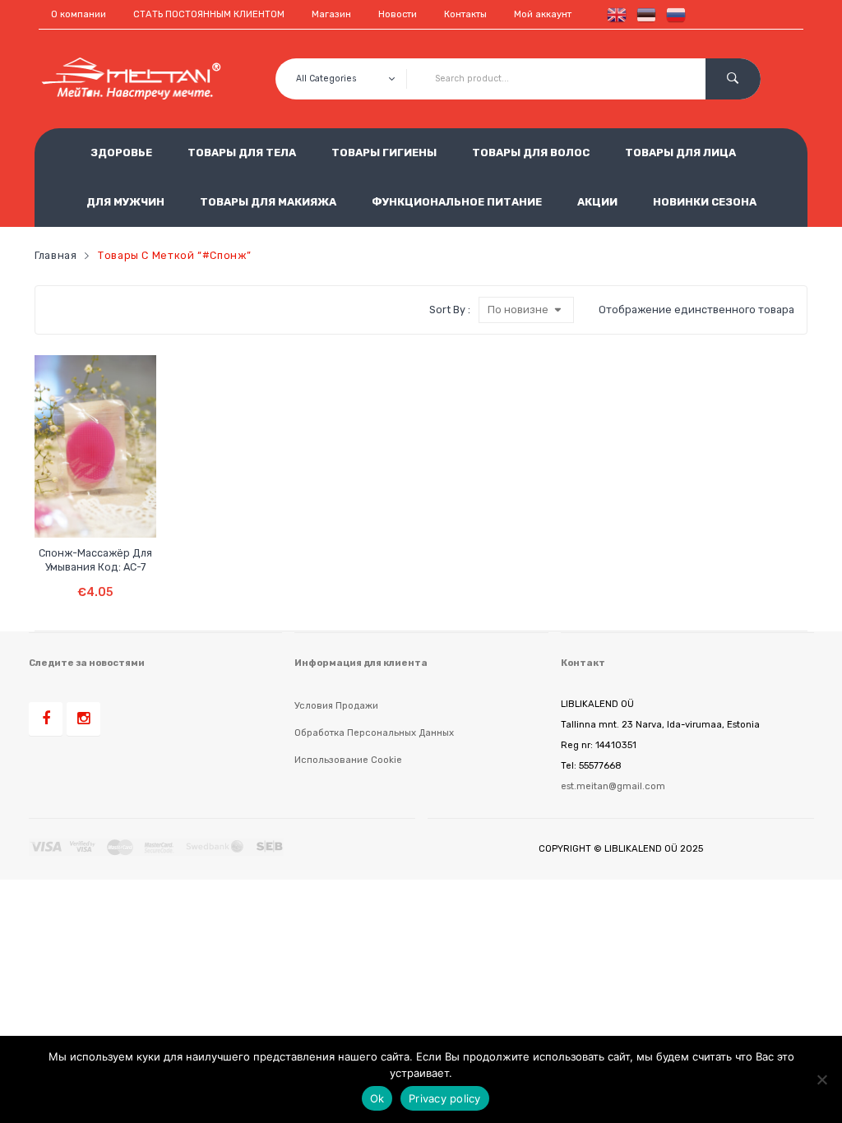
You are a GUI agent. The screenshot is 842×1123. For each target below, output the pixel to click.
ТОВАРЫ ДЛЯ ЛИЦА (680, 152)
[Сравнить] (81, 511)
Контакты (465, 14)
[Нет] (821, 1079)
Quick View (112, 511)
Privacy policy (445, 1098)
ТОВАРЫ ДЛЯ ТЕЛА (241, 152)
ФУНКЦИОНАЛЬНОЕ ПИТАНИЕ (457, 202)
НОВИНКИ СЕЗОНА (704, 202)
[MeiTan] (131, 79)
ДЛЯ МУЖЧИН (125, 202)
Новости (397, 14)
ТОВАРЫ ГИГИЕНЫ (384, 152)
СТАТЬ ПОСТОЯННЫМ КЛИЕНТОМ (209, 14)
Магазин (331, 14)
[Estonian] (643, 14)
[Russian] (672, 14)
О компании (78, 14)
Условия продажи (336, 705)
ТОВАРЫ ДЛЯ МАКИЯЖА (268, 202)
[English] (613, 14)
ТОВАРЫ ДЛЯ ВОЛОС (531, 152)
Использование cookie (348, 759)
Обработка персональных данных (374, 732)
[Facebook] (45, 719)
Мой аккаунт (542, 14)
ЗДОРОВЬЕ (121, 152)
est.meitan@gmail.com (613, 786)
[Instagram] (83, 719)
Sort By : (449, 309)
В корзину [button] (96, 580)
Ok (377, 1098)
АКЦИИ (597, 202)
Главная (55, 255)
